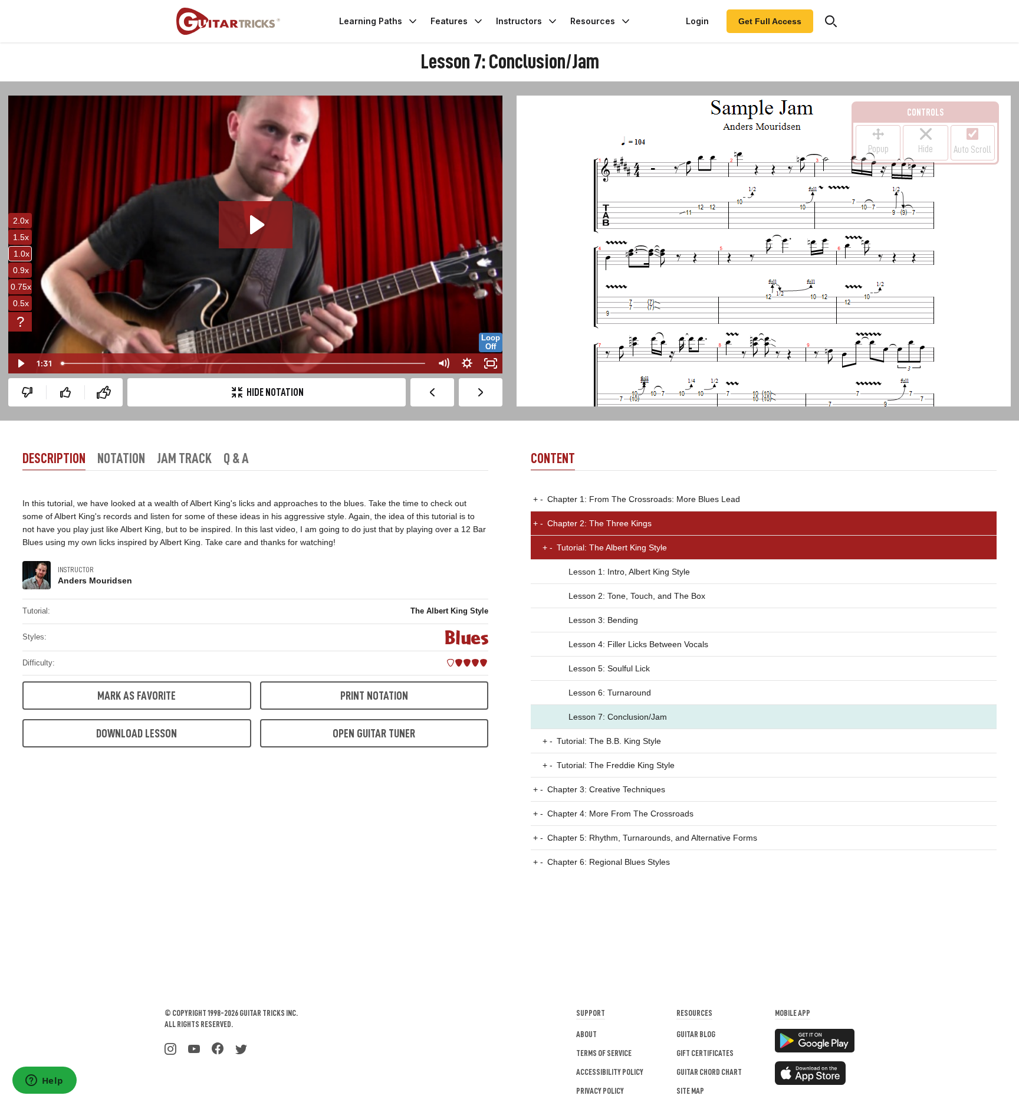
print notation (374, 695)
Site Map (690, 1091)
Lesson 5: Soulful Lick (609, 668)
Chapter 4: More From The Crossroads (613, 813)
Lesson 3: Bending (603, 620)
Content (553, 458)
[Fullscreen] (490, 363)
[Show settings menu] (467, 363)
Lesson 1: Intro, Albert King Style (629, 571)
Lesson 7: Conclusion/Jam (617, 716)
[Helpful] (65, 392)
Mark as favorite (136, 695)
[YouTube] (194, 1048)
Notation (121, 458)
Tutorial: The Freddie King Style (609, 765)
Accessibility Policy (609, 1072)
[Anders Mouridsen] (36, 575)
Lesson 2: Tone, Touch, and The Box (636, 596)
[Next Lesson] (480, 392)
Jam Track (184, 458)
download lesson (136, 733)
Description (54, 458)
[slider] (244, 363)
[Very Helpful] (104, 392)
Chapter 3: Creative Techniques (599, 789)
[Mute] (443, 363)
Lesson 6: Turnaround (609, 692)
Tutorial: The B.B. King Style (602, 741)
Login (697, 21)
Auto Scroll (972, 150)
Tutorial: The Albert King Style (605, 547)
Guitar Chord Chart (709, 1072)
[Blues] (466, 637)
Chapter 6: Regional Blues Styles (601, 862)
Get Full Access (769, 21)
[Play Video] (20, 363)
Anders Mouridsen (95, 580)
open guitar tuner (374, 733)
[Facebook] (217, 1048)
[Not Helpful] (27, 392)
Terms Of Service (604, 1053)
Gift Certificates (705, 1053)
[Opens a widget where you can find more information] (44, 1081)
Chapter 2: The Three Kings (592, 523)
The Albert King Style (449, 610)
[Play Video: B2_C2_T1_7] (255, 224)
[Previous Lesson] (432, 392)
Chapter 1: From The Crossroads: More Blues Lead (636, 499)
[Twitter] (241, 1048)
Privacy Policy (600, 1091)
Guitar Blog (695, 1034)
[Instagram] (170, 1048)
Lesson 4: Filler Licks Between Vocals (638, 644)
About (586, 1034)
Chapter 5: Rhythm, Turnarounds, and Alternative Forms (645, 837)
